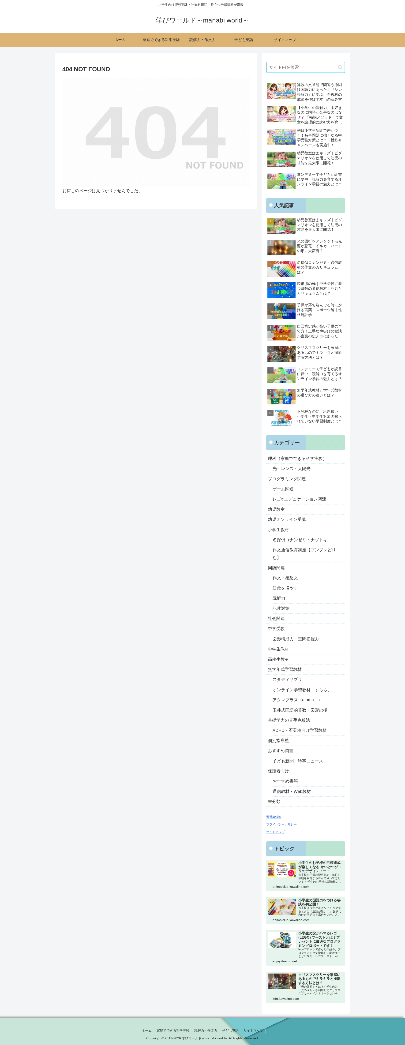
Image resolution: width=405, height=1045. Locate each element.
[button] (340, 67)
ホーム (147, 1030)
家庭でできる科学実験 (173, 1030)
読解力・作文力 (205, 1030)
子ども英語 (230, 1030)
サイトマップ (253, 1030)
